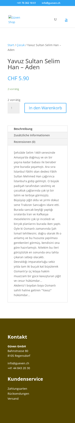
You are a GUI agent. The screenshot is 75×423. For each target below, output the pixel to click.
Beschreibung (23, 129)
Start (11, 45)
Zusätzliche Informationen (32, 135)
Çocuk (21, 45)
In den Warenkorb (45, 108)
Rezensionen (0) (24, 142)
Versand (13, 398)
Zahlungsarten (17, 388)
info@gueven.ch (18, 363)
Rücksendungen (18, 393)
